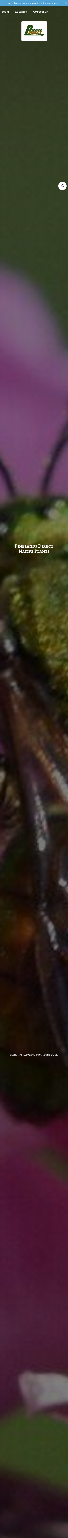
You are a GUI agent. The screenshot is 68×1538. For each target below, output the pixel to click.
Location (21, 12)
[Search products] (62, 186)
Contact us (40, 12)
